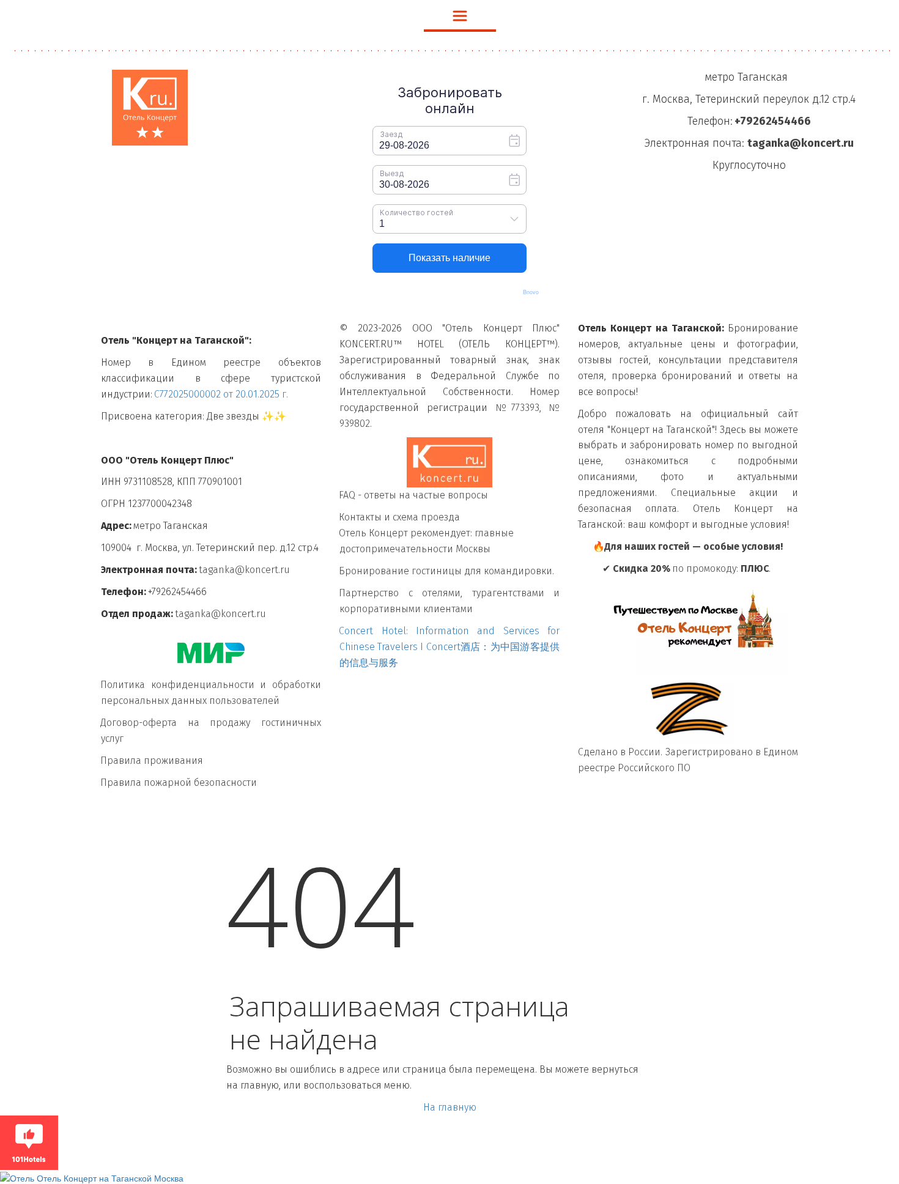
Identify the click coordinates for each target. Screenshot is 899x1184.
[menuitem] (460, 16)
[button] (460, 16)
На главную (449, 1107)
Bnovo (531, 292)
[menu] (449, 16)
